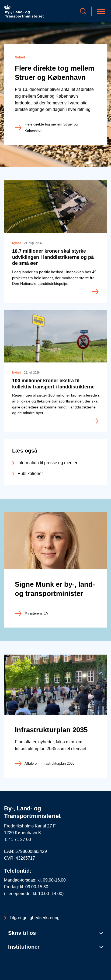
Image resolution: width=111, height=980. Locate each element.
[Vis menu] (101, 11)
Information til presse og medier (47, 462)
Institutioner (24, 947)
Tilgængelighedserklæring (34, 917)
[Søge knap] (83, 11)
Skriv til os (22, 933)
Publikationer (30, 473)
